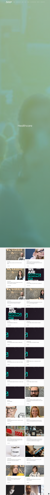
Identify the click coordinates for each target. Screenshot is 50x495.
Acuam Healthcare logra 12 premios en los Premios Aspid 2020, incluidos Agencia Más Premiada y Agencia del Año (14, 439)
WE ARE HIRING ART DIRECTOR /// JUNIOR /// (34, 283)
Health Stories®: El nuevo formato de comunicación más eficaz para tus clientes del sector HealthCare (34, 262)
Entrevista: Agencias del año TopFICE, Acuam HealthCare (15, 421)
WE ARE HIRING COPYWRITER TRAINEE (33, 342)
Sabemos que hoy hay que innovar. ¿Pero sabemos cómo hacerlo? (34, 460)
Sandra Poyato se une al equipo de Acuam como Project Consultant (15, 283)
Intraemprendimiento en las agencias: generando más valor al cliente (14, 460)
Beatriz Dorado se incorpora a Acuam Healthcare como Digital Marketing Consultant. (14, 479)
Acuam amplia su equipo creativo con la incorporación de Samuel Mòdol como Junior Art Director (35, 400)
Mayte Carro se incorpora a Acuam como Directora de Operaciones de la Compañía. (34, 421)
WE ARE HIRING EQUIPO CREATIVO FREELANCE (14, 342)
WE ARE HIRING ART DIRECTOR (12, 322)
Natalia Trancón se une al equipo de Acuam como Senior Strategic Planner (34, 303)
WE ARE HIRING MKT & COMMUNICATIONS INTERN (34, 362)
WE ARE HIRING (9, 401)
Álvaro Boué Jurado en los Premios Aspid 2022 (14, 263)
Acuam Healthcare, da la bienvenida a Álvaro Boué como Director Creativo (14, 303)
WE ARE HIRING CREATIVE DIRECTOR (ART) (34, 322)
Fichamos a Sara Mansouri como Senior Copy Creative (34, 480)
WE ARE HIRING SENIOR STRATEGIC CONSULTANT (15, 381)
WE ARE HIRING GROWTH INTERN (32, 381)
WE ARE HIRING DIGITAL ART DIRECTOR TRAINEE (15, 362)
